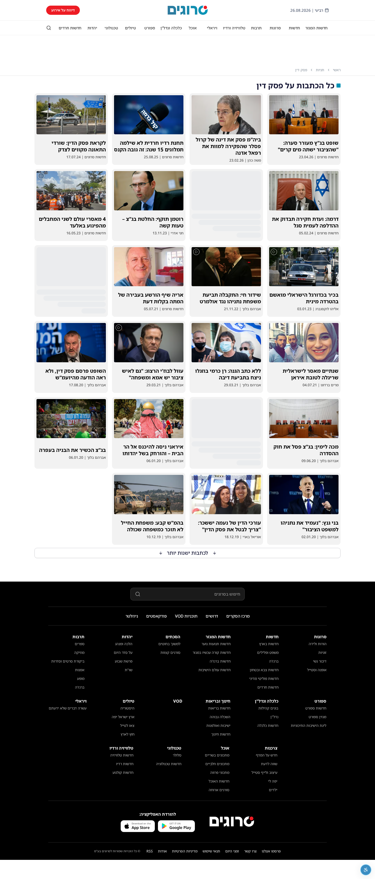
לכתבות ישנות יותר (187, 552)
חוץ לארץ (127, 734)
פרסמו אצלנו (271, 851)
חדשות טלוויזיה (121, 755)
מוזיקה (79, 652)
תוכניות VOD (186, 616)
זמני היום (232, 851)
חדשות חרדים (70, 27)
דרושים (212, 616)
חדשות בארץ (269, 643)
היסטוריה (127, 708)
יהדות (92, 27)
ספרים (79, 643)
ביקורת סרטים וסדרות (67, 661)
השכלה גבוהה (220, 716)
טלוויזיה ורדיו (234, 27)
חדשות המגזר (316, 27)
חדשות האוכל (219, 781)
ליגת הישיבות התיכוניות (308, 725)
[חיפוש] (48, 27)
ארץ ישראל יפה (123, 716)
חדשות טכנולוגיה (168, 763)
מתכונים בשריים (217, 755)
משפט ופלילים (268, 652)
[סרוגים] (231, 821)
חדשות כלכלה (267, 725)
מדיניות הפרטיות (184, 851)
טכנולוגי (111, 27)
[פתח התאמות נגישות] (366, 870)
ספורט (149, 27)
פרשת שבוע (123, 661)
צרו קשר (250, 851)
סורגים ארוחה (219, 789)
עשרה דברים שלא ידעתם (67, 708)
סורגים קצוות (170, 652)
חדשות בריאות (219, 708)
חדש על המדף (266, 755)
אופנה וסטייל (317, 669)
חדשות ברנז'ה (220, 661)
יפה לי (272, 781)
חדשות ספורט (315, 708)
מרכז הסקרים (238, 616)
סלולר (177, 755)
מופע (80, 678)
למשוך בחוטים (169, 643)
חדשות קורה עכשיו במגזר (212, 652)
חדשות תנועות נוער (216, 643)
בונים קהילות (268, 708)
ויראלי (212, 27)
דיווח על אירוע (63, 10)
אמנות (79, 669)
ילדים (273, 789)
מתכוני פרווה (219, 772)
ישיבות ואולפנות (218, 725)
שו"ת (128, 669)
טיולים (130, 27)
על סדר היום (123, 652)
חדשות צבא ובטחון (264, 669)
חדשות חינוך (220, 734)
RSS (149, 851)
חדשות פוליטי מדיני (264, 678)
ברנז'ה (274, 661)
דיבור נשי (320, 661)
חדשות (294, 27)
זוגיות (322, 652)
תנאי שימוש (211, 851)
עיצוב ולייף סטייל (264, 772)
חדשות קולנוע (122, 772)
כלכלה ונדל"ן (171, 27)
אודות (162, 851)
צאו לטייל (127, 725)
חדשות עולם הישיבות (214, 669)
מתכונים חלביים (217, 763)
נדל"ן (274, 716)
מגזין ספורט (317, 716)
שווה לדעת (269, 763)
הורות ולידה (318, 643)
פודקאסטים (156, 616)
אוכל (193, 27)
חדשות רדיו (124, 763)
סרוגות (275, 27)
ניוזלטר (132, 616)
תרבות (256, 27)
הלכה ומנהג (123, 643)
